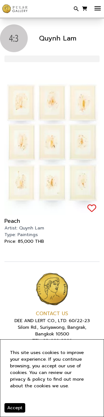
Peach (12, 221)
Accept (14, 408)
